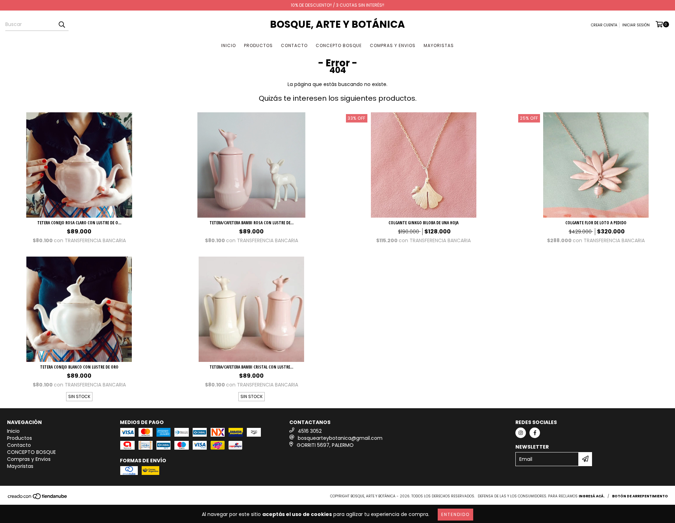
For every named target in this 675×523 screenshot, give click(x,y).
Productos (258, 45)
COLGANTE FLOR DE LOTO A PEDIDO (595, 223)
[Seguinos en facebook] (534, 433)
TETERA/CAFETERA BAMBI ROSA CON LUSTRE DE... (252, 223)
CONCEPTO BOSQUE (339, 45)
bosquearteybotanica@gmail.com (340, 438)
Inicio (228, 45)
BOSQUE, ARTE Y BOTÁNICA (337, 24)
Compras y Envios (393, 45)
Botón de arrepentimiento (640, 496)
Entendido (455, 514)
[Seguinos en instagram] (520, 433)
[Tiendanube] (38, 498)
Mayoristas (439, 45)
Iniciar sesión (636, 25)
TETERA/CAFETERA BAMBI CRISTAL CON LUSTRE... (251, 367)
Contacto (294, 45)
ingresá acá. (592, 496)
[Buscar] (61, 24)
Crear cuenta (604, 25)
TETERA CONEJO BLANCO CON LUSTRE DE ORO (79, 367)
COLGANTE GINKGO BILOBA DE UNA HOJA (423, 223)
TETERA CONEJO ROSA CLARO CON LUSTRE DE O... (79, 223)
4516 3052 (310, 431)
